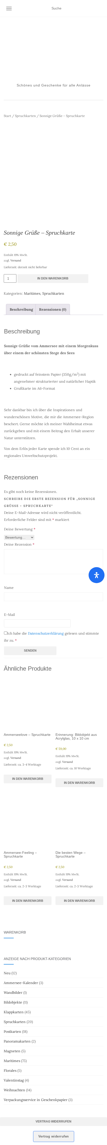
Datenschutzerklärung (46, 633)
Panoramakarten (17, 1041)
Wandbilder (13, 992)
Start (7, 116)
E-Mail (9, 614)
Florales (10, 1070)
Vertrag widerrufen (53, 1121)
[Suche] (100, 8)
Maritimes (32, 293)
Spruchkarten (25, 116)
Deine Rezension (19, 544)
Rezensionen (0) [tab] (52, 309)
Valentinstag (14, 1080)
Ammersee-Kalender (21, 983)
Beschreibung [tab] (21, 309)
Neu (7, 973)
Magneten (12, 1051)
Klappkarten (14, 1012)
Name (9, 587)
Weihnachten (14, 1090)
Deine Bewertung (19, 529)
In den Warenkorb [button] (27, 779)
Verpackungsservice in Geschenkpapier (35, 1100)
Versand (15, 260)
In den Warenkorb (52, 278)
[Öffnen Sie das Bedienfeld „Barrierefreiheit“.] (97, 575)
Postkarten (12, 1031)
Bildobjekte (13, 1002)
